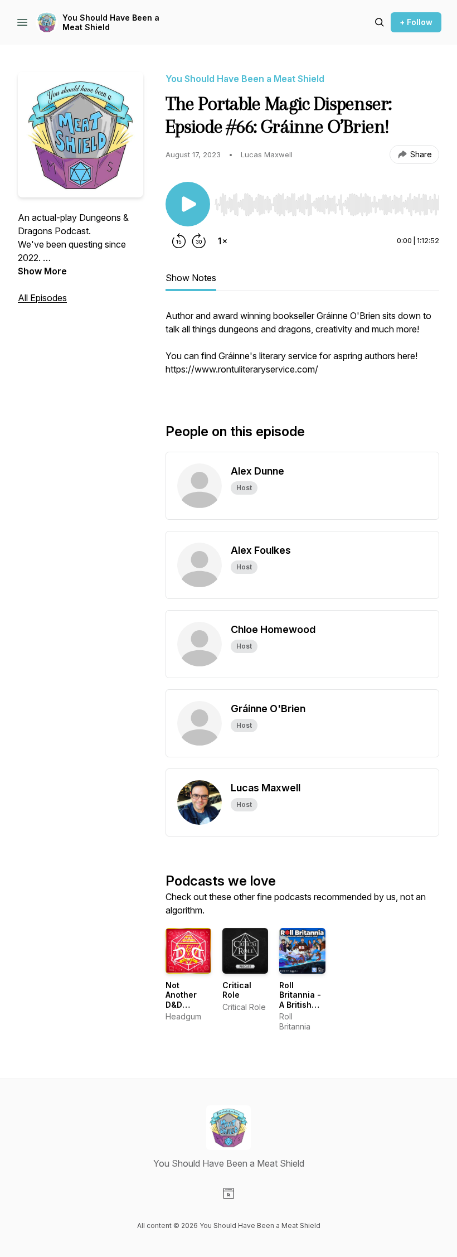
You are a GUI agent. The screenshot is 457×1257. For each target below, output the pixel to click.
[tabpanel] (302, 348)
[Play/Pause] (188, 204)
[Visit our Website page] (228, 1193)
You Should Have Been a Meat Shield (110, 22)
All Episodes (42, 297)
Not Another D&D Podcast (182, 999)
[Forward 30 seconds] (199, 241)
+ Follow (416, 22)
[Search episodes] (379, 22)
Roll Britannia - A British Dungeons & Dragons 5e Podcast (301, 1009)
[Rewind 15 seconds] (179, 241)
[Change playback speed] (222, 241)
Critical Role (236, 990)
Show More (42, 271)
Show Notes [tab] (191, 277)
